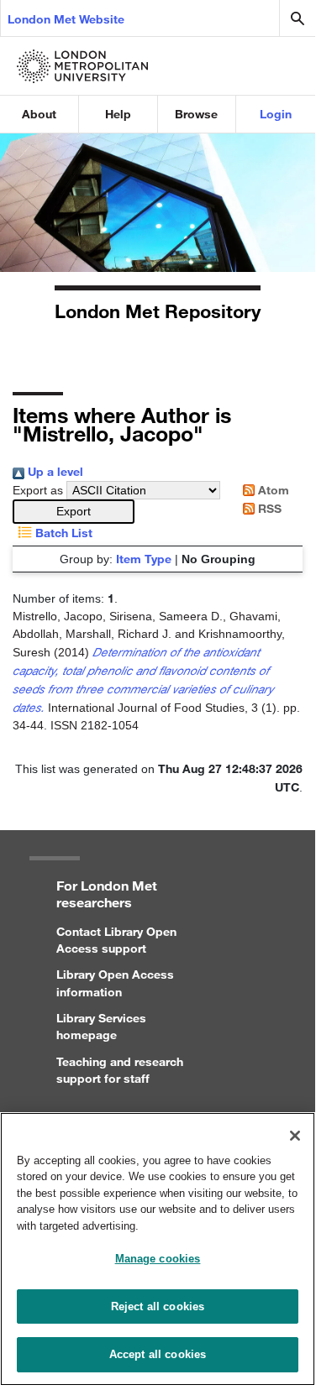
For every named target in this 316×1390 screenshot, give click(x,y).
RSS (268, 508)
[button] (73, 511)
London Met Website (66, 19)
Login (276, 114)
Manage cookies (158, 1258)
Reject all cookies (157, 1306)
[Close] (294, 1135)
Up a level (53, 471)
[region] (157, 1249)
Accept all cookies (157, 1354)
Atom (272, 490)
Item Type (143, 558)
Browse (196, 114)
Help (118, 114)
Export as (38, 490)
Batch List (62, 532)
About (39, 114)
